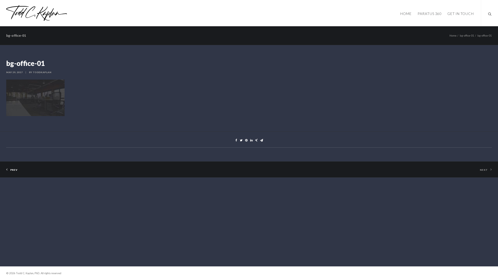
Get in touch (460, 13)
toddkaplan (42, 72)
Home (406, 13)
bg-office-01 (467, 35)
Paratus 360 (429, 13)
